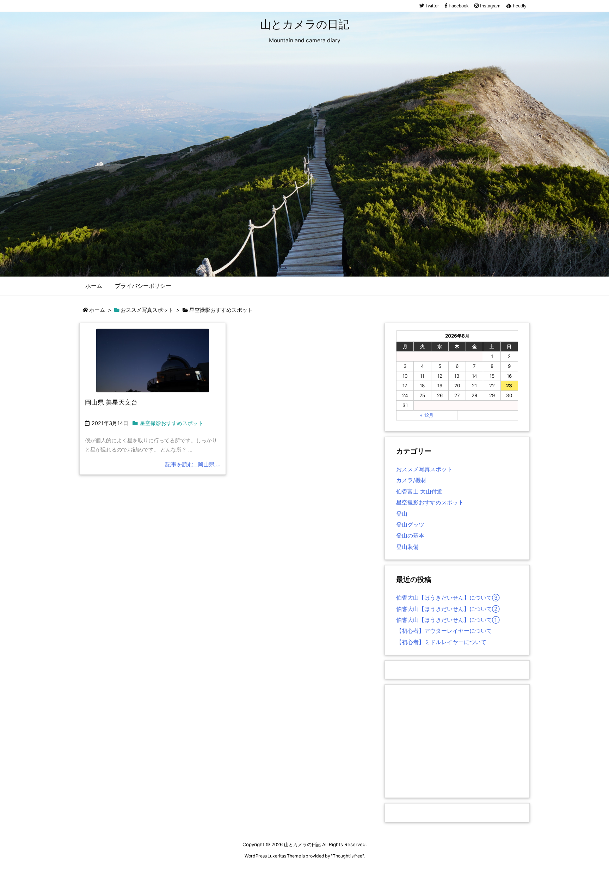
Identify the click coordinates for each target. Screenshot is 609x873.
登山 (401, 513)
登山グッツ (410, 524)
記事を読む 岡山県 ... (192, 464)
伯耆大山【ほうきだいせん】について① (448, 620)
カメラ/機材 (411, 480)
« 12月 (426, 415)
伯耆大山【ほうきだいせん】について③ (448, 597)
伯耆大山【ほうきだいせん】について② (448, 609)
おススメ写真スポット (147, 310)
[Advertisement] (457, 741)
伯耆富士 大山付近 (419, 491)
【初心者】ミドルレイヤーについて (441, 642)
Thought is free (347, 856)
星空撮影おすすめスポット (171, 423)
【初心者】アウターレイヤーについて (444, 631)
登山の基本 (410, 535)
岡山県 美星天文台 (111, 402)
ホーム (97, 310)
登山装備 (407, 547)
